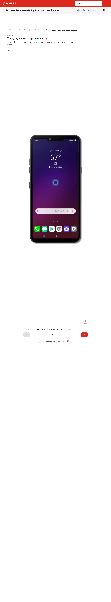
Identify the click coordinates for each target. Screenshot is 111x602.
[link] (88, 10)
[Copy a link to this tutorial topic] (46, 38)
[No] (68, 341)
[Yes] (64, 341)
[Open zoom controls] (85, 321)
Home (12, 30)
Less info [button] (11, 50)
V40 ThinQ (38, 30)
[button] (99, 3)
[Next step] (55, 188)
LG (25, 30)
